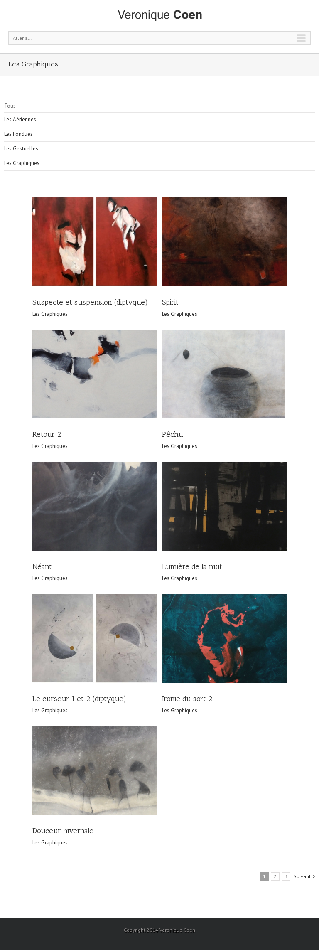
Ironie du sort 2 (187, 698)
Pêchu (172, 434)
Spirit (170, 302)
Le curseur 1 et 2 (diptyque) (79, 698)
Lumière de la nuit (192, 566)
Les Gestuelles (21, 148)
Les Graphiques (21, 163)
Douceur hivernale (62, 830)
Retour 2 (46, 434)
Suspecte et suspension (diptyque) (90, 302)
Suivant (302, 876)
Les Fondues (18, 134)
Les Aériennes (20, 119)
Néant (42, 566)
